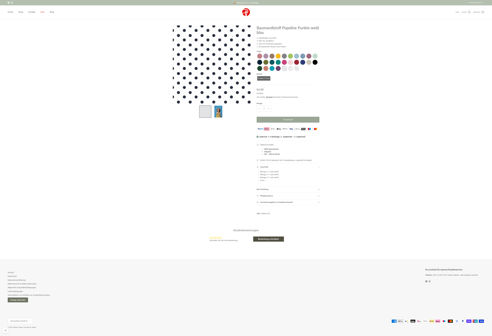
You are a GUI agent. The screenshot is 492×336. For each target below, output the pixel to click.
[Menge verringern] (259, 108)
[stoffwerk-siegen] (246, 12)
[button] (205, 112)
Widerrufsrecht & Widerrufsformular (22, 284)
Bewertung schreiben (268, 239)
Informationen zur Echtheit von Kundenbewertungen (29, 295)
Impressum (12, 276)
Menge (259, 103)
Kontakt (31, 12)
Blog (52, 12)
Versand (269, 97)
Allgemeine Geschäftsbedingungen (22, 287)
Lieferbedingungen (15, 291)
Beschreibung (262, 189)
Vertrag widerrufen (17, 300)
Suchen (11, 272)
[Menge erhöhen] (269, 108)
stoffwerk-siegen (18, 327)
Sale (42, 12)
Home (10, 12)
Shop (20, 12)
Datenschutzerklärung (16, 280)
